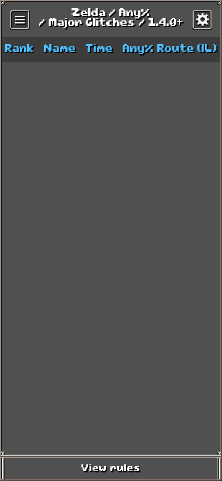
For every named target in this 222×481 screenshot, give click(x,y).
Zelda (89, 13)
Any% (134, 13)
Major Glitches (92, 23)
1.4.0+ (166, 23)
